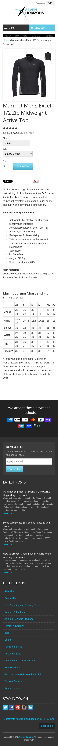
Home (6, 40)
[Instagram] (24, 708)
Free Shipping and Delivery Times (22, 605)
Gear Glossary (12, 667)
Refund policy (11, 688)
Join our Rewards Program (18, 619)
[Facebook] (11, 708)
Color (5, 149)
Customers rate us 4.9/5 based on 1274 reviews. (29, 719)
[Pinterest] (17, 708)
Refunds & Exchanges (16, 612)
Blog (6, 633)
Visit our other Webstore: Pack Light (23, 674)
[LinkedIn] (30, 708)
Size (5, 138)
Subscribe (14, 469)
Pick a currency (41, 3)
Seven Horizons (26, 737)
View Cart (40, 27)
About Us (9, 591)
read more (7, 513)
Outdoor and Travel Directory (19, 660)
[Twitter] (5, 708)
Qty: (5, 161)
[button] (10, 128)
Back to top (47, 726)
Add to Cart (23, 166)
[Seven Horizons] (29, 12)
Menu (12, 28)
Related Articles (12, 653)
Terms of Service (13, 646)
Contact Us (10, 598)
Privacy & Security (14, 626)
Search (8, 640)
